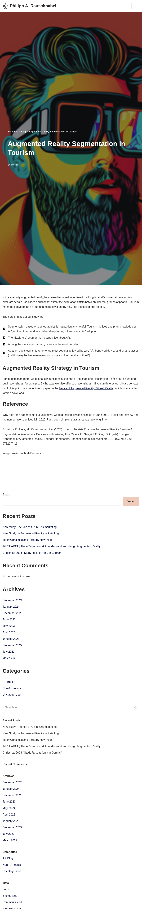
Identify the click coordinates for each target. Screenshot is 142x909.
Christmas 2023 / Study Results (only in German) (32, 552)
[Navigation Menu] (135, 6)
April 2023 (9, 632)
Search (7, 494)
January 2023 (11, 638)
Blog (23, 131)
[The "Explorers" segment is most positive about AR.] (37, 337)
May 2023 (9, 625)
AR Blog (8, 681)
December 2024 (12, 600)
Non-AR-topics (12, 688)
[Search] (135, 707)
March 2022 (10, 658)
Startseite (13, 131)
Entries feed (10, 895)
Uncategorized (12, 694)
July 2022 (9, 651)
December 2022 (12, 645)
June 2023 (9, 619)
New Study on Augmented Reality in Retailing (31, 533)
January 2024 (11, 606)
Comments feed (12, 902)
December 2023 (12, 613)
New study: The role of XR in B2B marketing (30, 527)
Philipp (14, 164)
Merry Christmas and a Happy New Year (27, 539)
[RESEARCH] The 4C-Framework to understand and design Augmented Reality (51, 546)
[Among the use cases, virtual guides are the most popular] (40, 344)
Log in (6, 889)
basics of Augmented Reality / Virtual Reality (86, 388)
